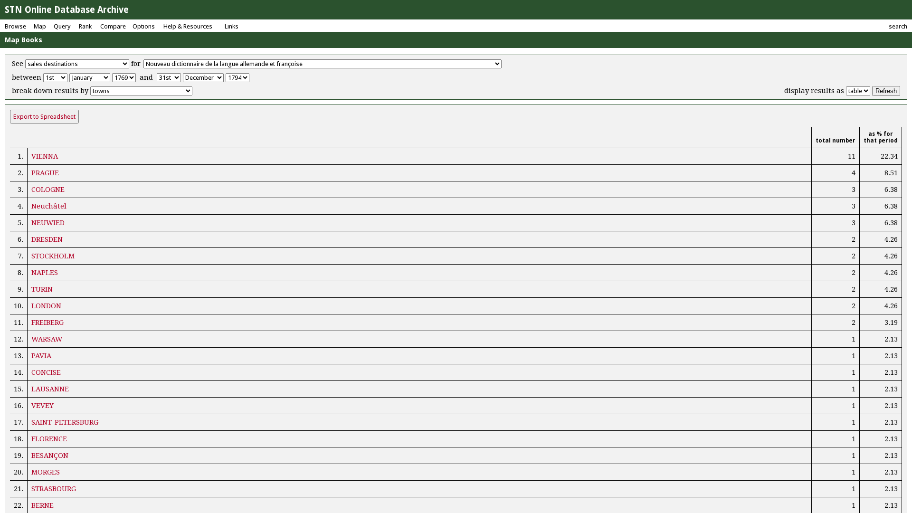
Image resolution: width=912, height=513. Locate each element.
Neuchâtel (48, 206)
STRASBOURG (53, 488)
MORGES (45, 472)
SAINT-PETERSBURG (64, 422)
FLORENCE (49, 439)
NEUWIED (48, 222)
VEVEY (42, 405)
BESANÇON (49, 455)
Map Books (23, 40)
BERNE (42, 505)
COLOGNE (48, 189)
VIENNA (44, 156)
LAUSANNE (50, 389)
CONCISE (46, 372)
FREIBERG (47, 322)
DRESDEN (47, 239)
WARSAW (46, 339)
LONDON (46, 306)
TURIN (42, 289)
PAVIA (41, 356)
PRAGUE (45, 173)
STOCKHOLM (53, 256)
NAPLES (44, 272)
